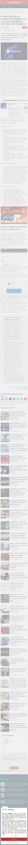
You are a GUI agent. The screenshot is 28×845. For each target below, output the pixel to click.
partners (10, 813)
